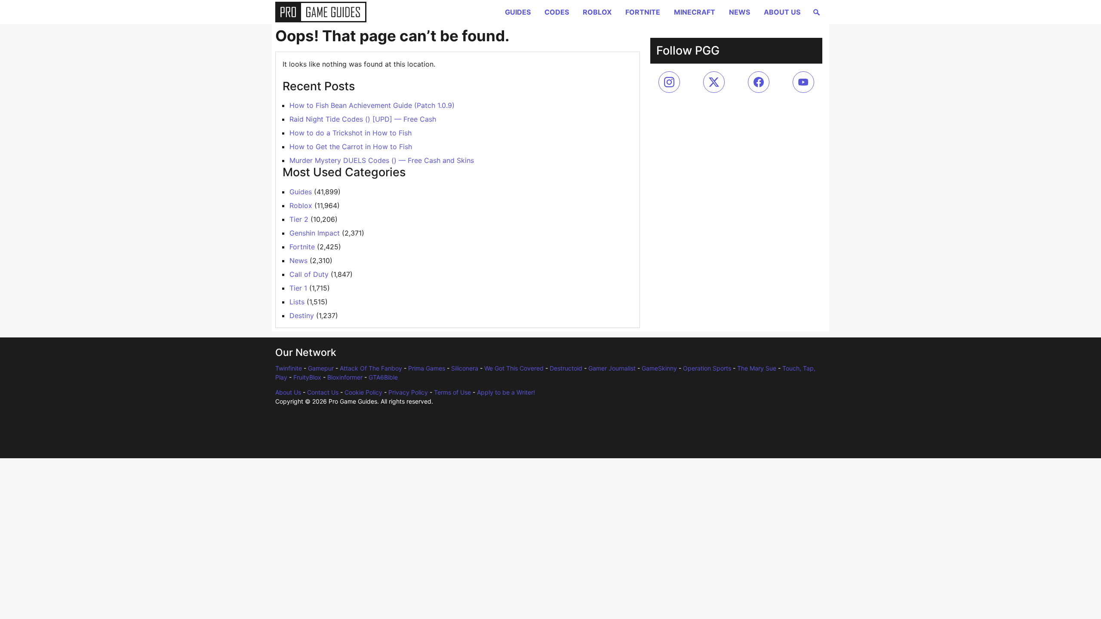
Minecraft (694, 12)
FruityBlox (307, 377)
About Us (782, 12)
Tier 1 (298, 288)
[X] (714, 82)
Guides (518, 12)
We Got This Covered (514, 368)
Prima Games (426, 368)
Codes (556, 12)
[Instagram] (669, 82)
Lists (296, 301)
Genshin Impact (314, 233)
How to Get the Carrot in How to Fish (350, 146)
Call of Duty (309, 274)
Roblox (597, 12)
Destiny (301, 315)
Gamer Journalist (612, 368)
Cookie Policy (363, 392)
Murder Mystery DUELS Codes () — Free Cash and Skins (381, 160)
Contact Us (322, 392)
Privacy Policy (408, 392)
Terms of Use (452, 392)
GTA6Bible (383, 377)
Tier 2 (298, 219)
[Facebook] (758, 82)
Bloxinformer (345, 377)
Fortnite (642, 12)
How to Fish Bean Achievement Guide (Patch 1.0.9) (372, 105)
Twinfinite (288, 368)
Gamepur (321, 368)
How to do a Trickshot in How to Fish (350, 133)
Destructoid (566, 368)
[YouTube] (803, 82)
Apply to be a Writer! (506, 392)
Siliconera (464, 368)
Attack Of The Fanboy (371, 368)
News (739, 12)
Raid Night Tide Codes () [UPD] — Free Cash (362, 119)
